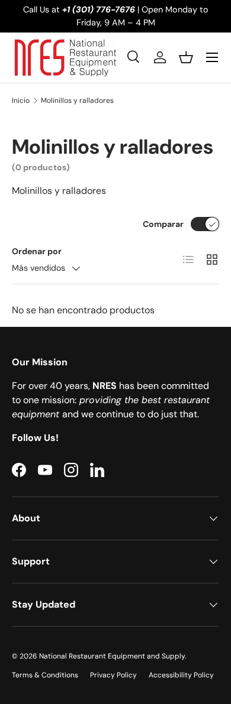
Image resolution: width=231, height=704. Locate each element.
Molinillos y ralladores (77, 100)
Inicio (21, 100)
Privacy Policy (113, 675)
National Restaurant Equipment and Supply (112, 656)
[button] (186, 57)
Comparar (163, 224)
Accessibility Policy (181, 675)
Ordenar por (37, 251)
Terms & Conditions (45, 675)
